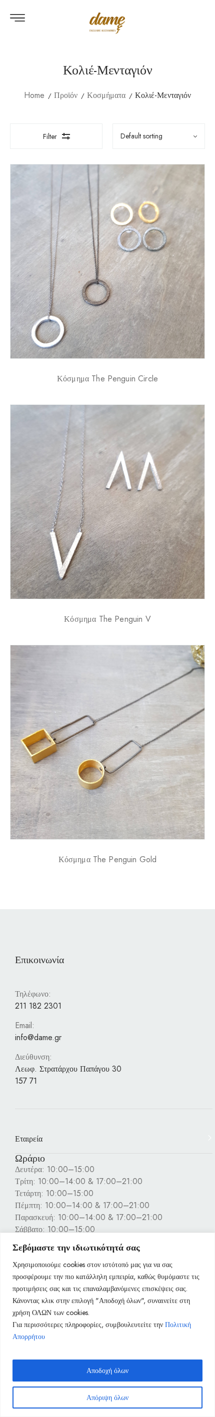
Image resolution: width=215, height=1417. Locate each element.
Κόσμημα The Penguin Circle (107, 378)
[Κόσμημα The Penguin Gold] (107, 742)
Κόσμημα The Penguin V (107, 619)
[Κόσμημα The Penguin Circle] (107, 261)
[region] (107, 1325)
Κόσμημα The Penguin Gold (107, 859)
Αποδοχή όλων (107, 1371)
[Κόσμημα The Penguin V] (107, 502)
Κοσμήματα (106, 95)
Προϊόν (66, 95)
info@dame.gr (38, 1037)
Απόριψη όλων (107, 1398)
